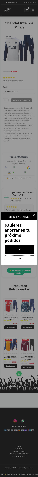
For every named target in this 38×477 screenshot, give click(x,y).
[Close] (34, 214)
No (19, 258)
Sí (19, 249)
